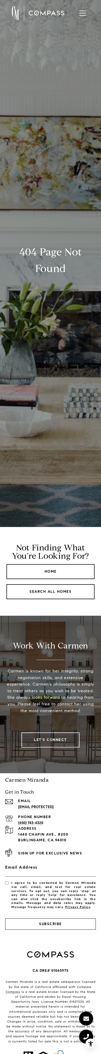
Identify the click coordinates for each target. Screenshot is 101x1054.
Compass (13, 992)
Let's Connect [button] (50, 740)
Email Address (21, 867)
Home (51, 571)
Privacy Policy (77, 907)
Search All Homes (50, 591)
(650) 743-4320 (30, 823)
